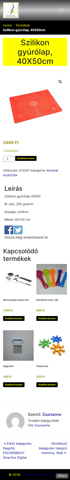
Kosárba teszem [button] (13, 318)
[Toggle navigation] (61, 10)
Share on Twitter (18, 230)
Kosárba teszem (25, 158)
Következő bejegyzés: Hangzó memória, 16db (53, 448)
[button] (60, 81)
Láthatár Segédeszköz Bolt (41, 475)
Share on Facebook (8, 230)
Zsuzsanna (51, 414)
